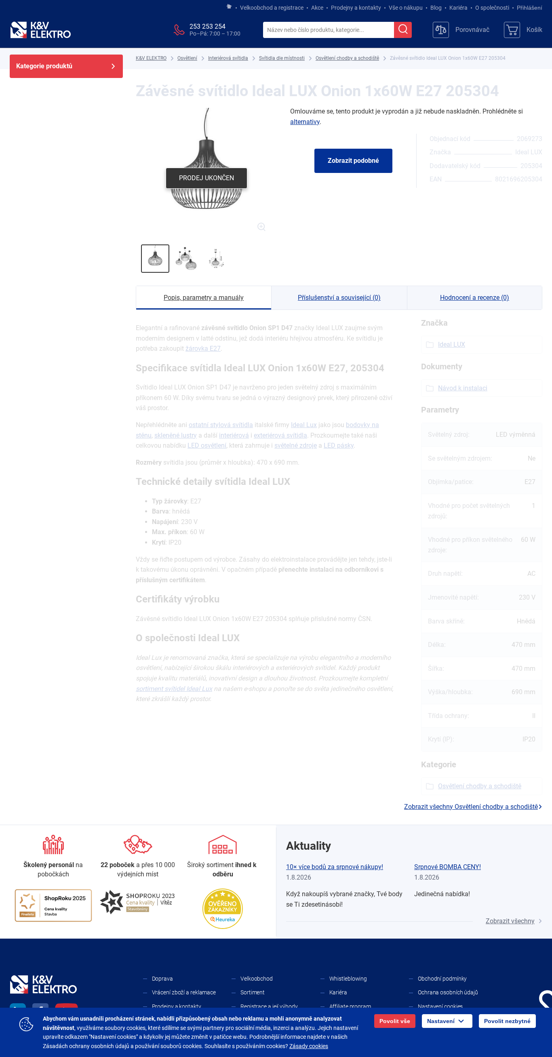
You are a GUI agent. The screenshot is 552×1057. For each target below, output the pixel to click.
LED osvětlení (207, 445)
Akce (317, 7)
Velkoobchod (256, 978)
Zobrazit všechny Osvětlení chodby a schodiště (471, 807)
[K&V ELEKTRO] (40, 30)
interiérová (234, 435)
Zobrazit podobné (353, 160)
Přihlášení (529, 7)
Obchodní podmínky (442, 978)
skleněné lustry (175, 435)
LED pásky (339, 445)
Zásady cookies (308, 1046)
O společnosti (492, 7)
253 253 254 (207, 26)
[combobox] (328, 30)
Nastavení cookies (440, 1006)
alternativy (305, 122)
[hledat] (403, 30)
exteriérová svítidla (280, 435)
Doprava (162, 978)
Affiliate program (350, 1006)
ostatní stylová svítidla (221, 425)
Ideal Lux (304, 425)
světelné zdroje (295, 445)
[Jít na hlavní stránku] (229, 7)
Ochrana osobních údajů (448, 992)
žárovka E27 (203, 348)
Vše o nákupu (406, 7)
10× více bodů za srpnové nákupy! (334, 867)
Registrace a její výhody (269, 1006)
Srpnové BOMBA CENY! (447, 867)
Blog (436, 7)
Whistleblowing (348, 978)
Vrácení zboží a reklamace (184, 992)
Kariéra (458, 7)
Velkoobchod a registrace (271, 7)
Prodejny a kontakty (356, 7)
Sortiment (252, 992)
